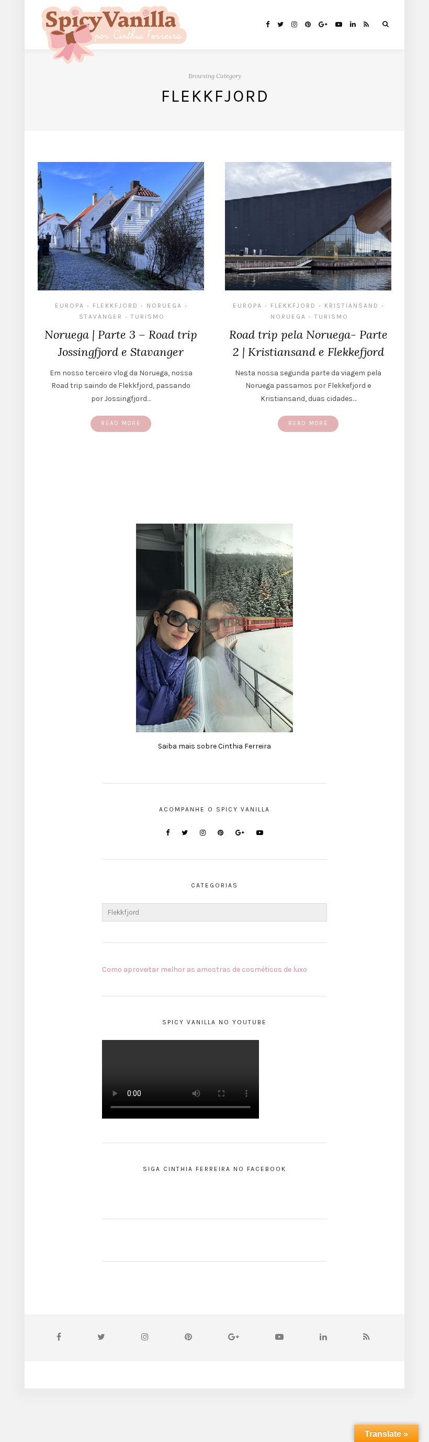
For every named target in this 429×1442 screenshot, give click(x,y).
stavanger (100, 316)
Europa (69, 305)
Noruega (164, 305)
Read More (121, 423)
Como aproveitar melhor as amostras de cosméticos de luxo (204, 969)
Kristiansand (351, 305)
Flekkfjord (115, 305)
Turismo (148, 316)
